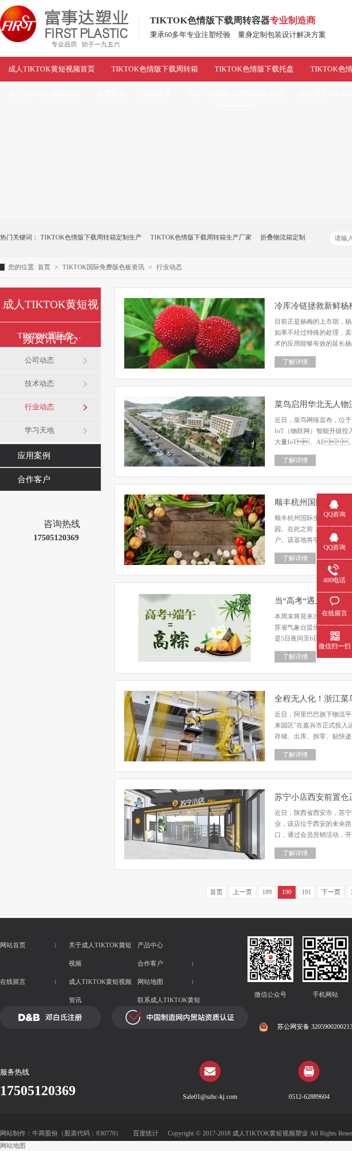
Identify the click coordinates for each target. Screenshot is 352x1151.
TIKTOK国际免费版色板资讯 (235, 94)
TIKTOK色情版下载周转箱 (154, 69)
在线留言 (13, 981)
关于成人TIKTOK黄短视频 (100, 954)
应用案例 (111, 94)
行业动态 (169, 267)
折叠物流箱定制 (282, 237)
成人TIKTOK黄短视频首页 (51, 69)
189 (267, 892)
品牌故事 (157, 94)
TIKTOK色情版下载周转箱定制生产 (91, 237)
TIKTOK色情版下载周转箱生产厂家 (201, 237)
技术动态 (39, 383)
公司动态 (39, 360)
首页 (45, 267)
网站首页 (13, 945)
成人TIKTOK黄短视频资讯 (100, 991)
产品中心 (150, 945)
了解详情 (295, 361)
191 (306, 892)
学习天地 (39, 430)
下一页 (331, 892)
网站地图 (150, 981)
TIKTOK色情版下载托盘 (254, 69)
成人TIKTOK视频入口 (44, 94)
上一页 (242, 892)
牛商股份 (45, 1133)
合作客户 (33, 479)
